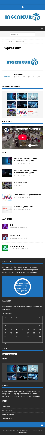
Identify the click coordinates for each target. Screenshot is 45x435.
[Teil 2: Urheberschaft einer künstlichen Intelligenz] (22, 104)
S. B (11, 225)
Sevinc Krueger (17, 246)
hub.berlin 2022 (20, 182)
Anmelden (6, 407)
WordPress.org (7, 418)
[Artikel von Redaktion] (5, 239)
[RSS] (22, 7)
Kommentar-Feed (8, 414)
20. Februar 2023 (20, 163)
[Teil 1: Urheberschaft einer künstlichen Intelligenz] (33, 104)
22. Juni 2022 (19, 185)
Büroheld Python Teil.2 (23, 207)
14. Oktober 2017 (20, 77)
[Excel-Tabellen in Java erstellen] (22, 112)
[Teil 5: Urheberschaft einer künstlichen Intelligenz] (22, 96)
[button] (41, 28)
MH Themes (22, 433)
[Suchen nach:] (22, 34)
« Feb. (4, 344)
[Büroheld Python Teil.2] (33, 112)
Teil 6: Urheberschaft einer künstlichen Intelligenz (25, 159)
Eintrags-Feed (7, 410)
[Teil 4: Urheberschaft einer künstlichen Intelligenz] (33, 96)
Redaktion (32, 77)
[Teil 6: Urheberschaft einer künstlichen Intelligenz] (11, 96)
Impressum (19, 74)
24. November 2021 (21, 197)
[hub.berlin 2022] (11, 112)
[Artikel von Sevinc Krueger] (5, 249)
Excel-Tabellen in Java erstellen (27, 194)
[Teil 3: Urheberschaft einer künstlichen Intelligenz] (11, 104)
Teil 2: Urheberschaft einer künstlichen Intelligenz (25, 171)
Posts (5, 152)
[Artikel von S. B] (5, 228)
